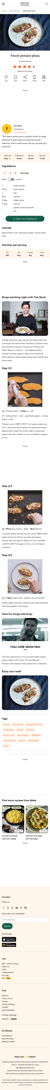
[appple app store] (25, 940)
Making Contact (8, 1041)
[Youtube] (16, 908)
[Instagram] (8, 908)
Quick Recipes (15, 11)
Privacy (5, 1001)
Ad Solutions (7, 1036)
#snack (6, 724)
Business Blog (7, 1038)
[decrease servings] (5, 173)
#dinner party (23, 735)
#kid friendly (17, 724)
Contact (5, 1007)
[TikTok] (12, 908)
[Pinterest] (21, 908)
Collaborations (8, 972)
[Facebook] (3, 908)
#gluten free (8, 735)
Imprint (5, 995)
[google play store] (25, 945)
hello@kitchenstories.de (25, 1067)
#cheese (30, 729)
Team (4, 969)
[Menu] (3, 3)
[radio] (15, 67)
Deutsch (5, 1019)
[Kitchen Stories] (25, 4)
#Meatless (36, 735)
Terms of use (7, 998)
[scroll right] (48, 816)
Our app (5, 975)
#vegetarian (8, 729)
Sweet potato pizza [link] (29, 11)
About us (5, 966)
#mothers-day (9, 740)
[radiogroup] (25, 67)
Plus (6, 978)
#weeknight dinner (34, 724)
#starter (20, 729)
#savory (21, 740)
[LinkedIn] (25, 908)
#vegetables (33, 740)
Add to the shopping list (26, 218)
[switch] (11, 179)
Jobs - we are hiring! (10, 963)
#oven (6, 745)
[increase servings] (15, 173)
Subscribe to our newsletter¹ (13, 913)
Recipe (4, 11)
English (14, 1019)
